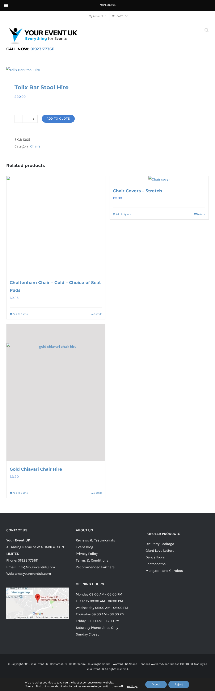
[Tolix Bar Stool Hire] (55, 70)
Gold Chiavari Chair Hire (36, 469)
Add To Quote (58, 118)
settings (132, 686)
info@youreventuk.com (36, 567)
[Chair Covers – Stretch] (159, 179)
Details (98, 314)
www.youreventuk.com (33, 573)
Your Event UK (107, 4)
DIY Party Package (160, 544)
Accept (156, 684)
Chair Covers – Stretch (137, 190)
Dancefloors (155, 557)
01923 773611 (30, 49)
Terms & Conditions (92, 560)
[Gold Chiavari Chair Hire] (56, 392)
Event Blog (84, 547)
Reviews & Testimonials (95, 540)
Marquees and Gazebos (164, 570)
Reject (179, 684)
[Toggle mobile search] (207, 30)
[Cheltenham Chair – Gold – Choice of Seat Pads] (56, 225)
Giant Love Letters (160, 550)
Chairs (35, 146)
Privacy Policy (87, 554)
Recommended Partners (95, 567)
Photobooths (156, 564)
